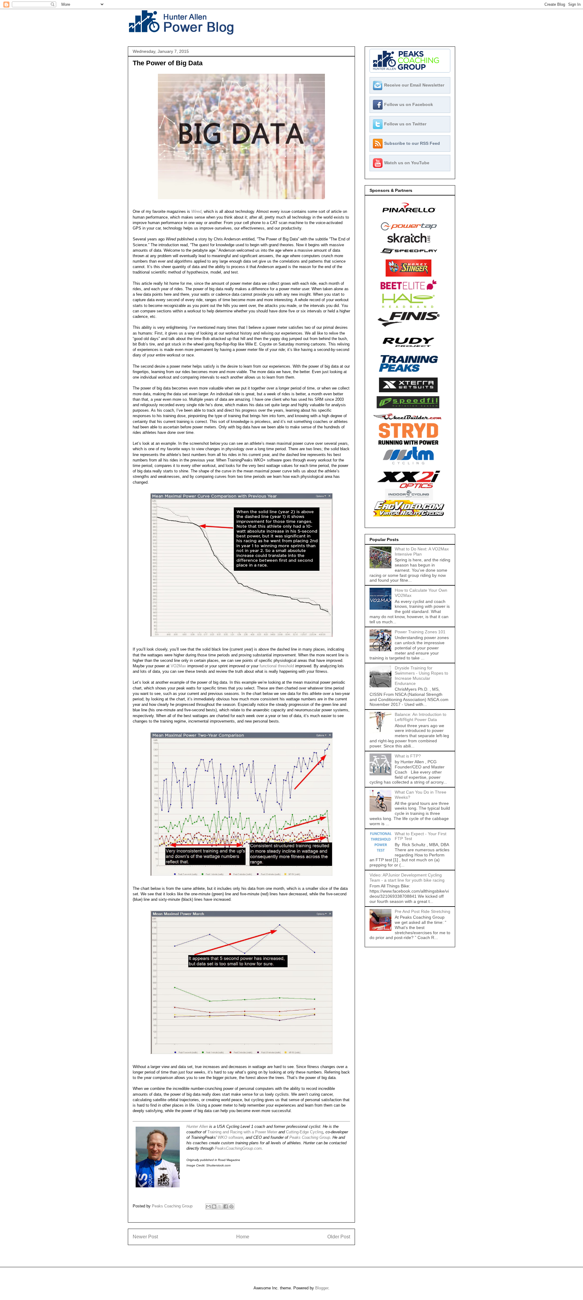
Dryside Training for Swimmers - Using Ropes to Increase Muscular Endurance (421, 675)
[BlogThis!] (214, 1206)
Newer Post (145, 1236)
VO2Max (178, 666)
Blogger (321, 1288)
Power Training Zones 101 (420, 631)
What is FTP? (408, 756)
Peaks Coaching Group (309, 1137)
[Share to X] (220, 1206)
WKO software (230, 1137)
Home (242, 1236)
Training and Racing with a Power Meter (242, 1132)
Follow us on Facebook (408, 104)
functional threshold (277, 666)
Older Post (338, 1236)
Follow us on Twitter (405, 123)
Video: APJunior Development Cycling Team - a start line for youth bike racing (407, 878)
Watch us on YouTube (406, 162)
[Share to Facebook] (226, 1206)
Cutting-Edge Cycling (304, 1132)
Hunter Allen (197, 1126)
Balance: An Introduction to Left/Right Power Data (420, 717)
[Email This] (208, 1206)
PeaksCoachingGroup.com (238, 1148)
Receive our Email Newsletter (414, 85)
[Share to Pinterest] (231, 1206)
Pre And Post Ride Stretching (422, 911)
